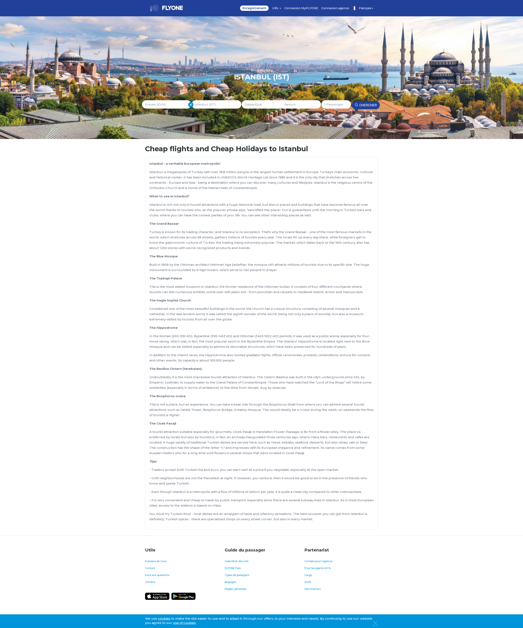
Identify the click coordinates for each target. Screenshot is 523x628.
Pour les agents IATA (317, 568)
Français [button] (365, 8)
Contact (150, 568)
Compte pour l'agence (318, 561)
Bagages (230, 582)
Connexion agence (335, 8)
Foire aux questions (157, 575)
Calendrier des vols (236, 561)
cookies (164, 618)
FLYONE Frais (233, 568)
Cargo (308, 575)
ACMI (307, 582)
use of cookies (184, 623)
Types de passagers (237, 575)
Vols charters (312, 588)
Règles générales (236, 588)
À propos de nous (156, 561)
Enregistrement (254, 8)
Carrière (150, 582)
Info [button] (275, 8)
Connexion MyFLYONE (301, 8)
